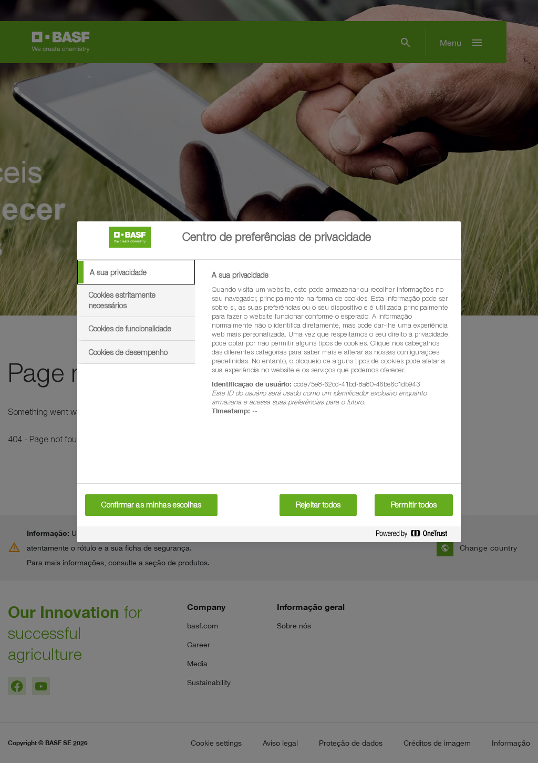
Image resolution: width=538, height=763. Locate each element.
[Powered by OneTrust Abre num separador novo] (416, 535)
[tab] (136, 272)
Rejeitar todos (318, 505)
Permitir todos (414, 505)
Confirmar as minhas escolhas (151, 505)
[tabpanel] (331, 349)
